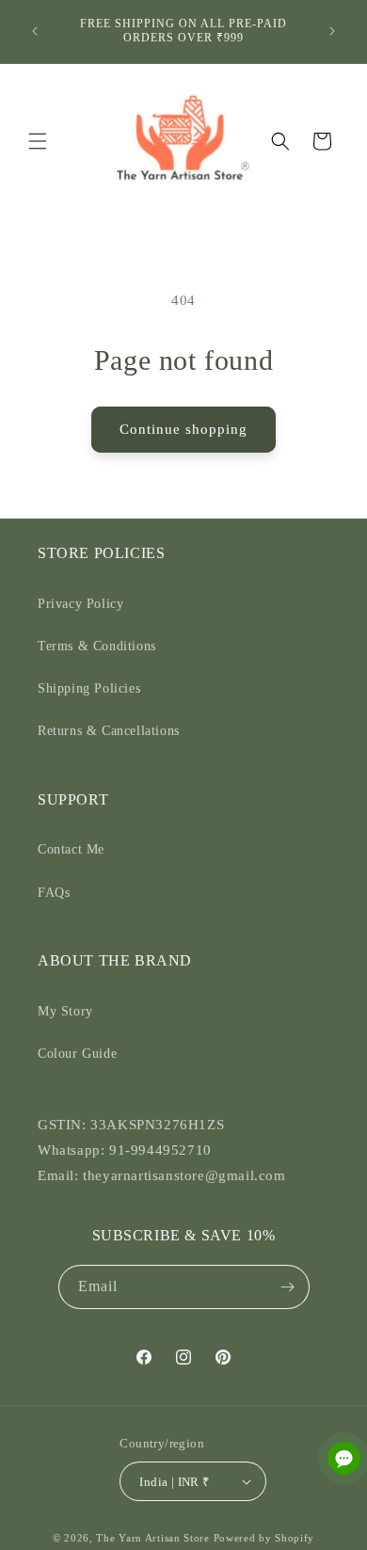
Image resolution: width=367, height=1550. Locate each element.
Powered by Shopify (264, 1537)
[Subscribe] (288, 1287)
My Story (65, 1011)
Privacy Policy (80, 604)
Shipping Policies (89, 688)
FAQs (54, 893)
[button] (37, 141)
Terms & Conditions (97, 646)
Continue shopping (183, 429)
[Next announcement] (332, 31)
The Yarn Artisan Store (152, 1537)
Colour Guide (77, 1054)
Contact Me (71, 849)
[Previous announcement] (35, 31)
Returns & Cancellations (109, 731)
